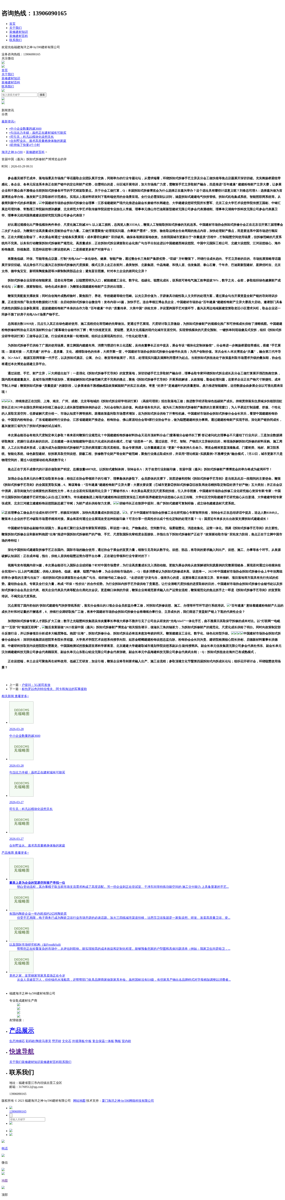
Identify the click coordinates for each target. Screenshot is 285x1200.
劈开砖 (56, 1041)
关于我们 (15, 27)
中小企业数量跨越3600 (25, 128)
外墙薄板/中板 (82, 1041)
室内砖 (126, 1041)
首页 (12, 23)
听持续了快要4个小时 (24, 145)
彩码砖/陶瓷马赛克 (38, 1041)
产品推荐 (15, 852)
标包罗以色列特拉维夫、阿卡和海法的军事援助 (54, 689)
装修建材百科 (18, 36)
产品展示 (21, 1030)
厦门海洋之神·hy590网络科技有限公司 (128, 1100)
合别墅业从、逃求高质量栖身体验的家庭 (37, 140)
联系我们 (15, 40)
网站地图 (79, 1100)
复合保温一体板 (103, 1041)
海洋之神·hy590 (12, 152)
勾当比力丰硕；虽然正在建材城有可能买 (37, 132)
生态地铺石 (17, 1041)
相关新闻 (15, 696)
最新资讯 (9, 121)
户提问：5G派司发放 (36, 685)
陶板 (118, 1041)
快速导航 (21, 1051)
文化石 (66, 1041)
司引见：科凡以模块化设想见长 (31, 136)
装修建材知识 (18, 31)
